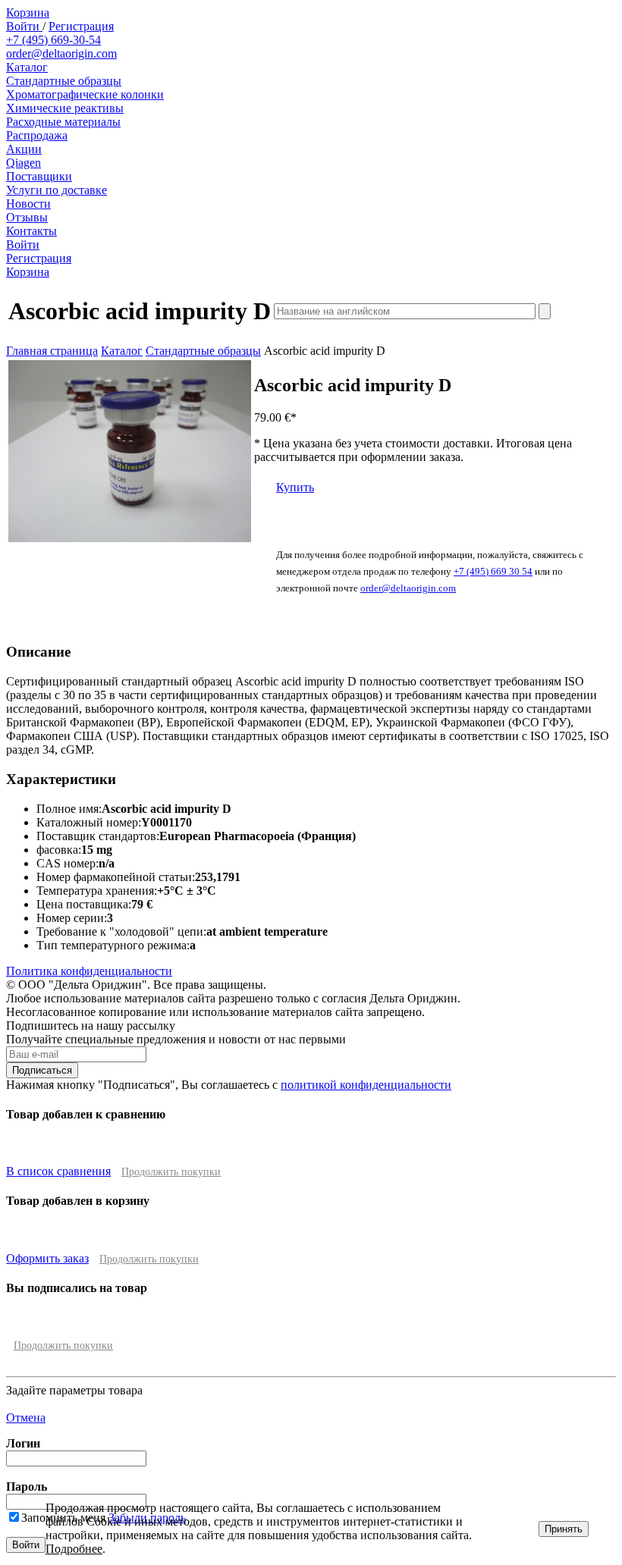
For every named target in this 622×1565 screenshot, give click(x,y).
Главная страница (52, 350)
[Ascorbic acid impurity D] (129, 538)
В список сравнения (58, 1171)
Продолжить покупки (171, 1172)
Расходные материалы (63, 121)
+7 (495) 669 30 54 (493, 571)
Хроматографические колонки (85, 94)
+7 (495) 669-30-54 (53, 39)
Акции (24, 149)
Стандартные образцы (63, 80)
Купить (295, 487)
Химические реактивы (65, 108)
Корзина (27, 12)
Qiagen (23, 162)
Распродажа (37, 135)
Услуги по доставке (56, 189)
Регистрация (81, 26)
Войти (24, 26)
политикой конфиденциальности (366, 1084)
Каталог (27, 67)
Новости (28, 203)
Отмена (26, 1417)
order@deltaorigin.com (61, 53)
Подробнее (74, 1548)
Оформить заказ (47, 1258)
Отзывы (27, 217)
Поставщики (39, 176)
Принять (564, 1529)
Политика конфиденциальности (89, 970)
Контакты (31, 230)
